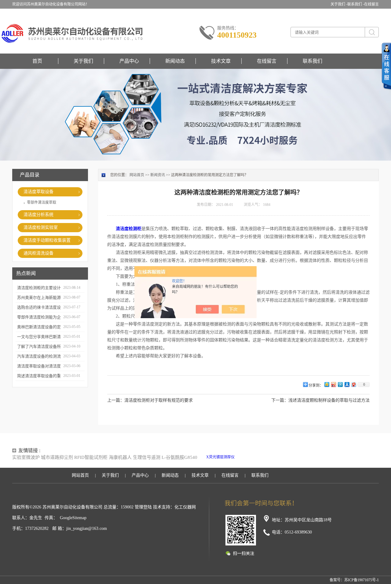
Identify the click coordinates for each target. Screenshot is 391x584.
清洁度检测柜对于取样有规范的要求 (158, 400)
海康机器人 (120, 457)
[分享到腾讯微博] (340, 384)
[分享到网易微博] (353, 384)
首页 (37, 61)
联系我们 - (355, 4)
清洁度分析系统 (38, 214)
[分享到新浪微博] (333, 384)
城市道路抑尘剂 (57, 457)
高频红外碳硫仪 (306, 457)
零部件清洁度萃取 (41, 202)
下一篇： (279, 400)
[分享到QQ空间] (326, 384)
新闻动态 (175, 61)
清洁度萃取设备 (38, 191)
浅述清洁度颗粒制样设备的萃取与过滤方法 (329, 400)
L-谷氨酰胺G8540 (179, 457)
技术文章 (221, 61)
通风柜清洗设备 (38, 253)
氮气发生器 (283, 462)
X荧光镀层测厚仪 (220, 457)
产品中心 (129, 61)
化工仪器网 (185, 507)
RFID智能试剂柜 (91, 457)
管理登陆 (143, 507)
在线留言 (371, 4)
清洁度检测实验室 (41, 227)
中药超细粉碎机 (260, 462)
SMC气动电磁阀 (249, 457)
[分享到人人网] (346, 384)
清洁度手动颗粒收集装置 (47, 240)
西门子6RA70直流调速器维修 (343, 457)
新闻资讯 (157, 175)
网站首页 (137, 175)
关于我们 (83, 61)
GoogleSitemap (73, 517)
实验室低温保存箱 (277, 457)
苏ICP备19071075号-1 (361, 580)
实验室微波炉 (26, 457)
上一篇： (115, 400)
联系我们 (312, 61)
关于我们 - (339, 4)
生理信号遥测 (146, 457)
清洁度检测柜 (128, 228)
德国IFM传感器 (234, 462)
